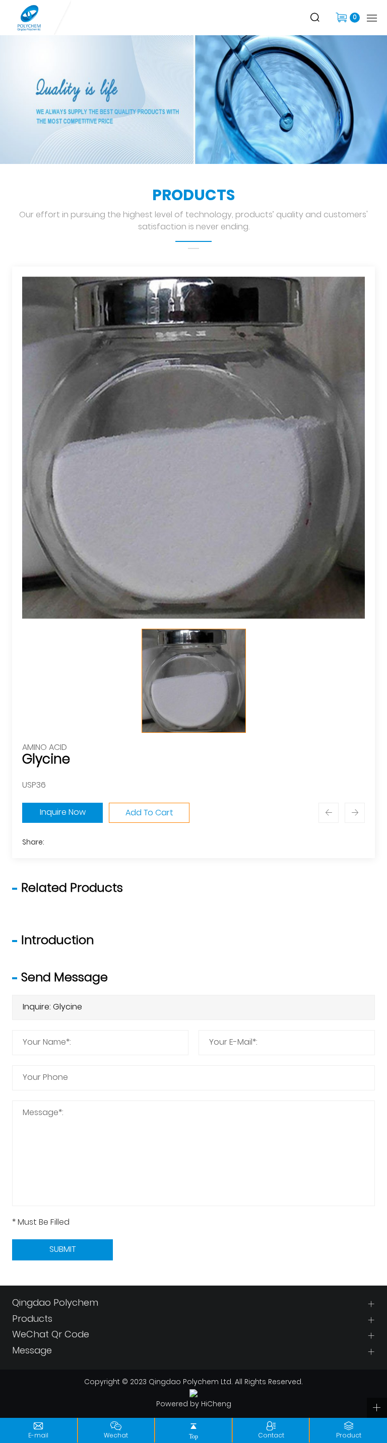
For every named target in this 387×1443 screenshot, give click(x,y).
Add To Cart (149, 813)
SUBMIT (62, 1249)
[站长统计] (193, 1393)
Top (193, 1436)
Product (348, 1436)
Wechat (116, 1436)
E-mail (38, 1436)
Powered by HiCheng (193, 1404)
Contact (271, 1436)
